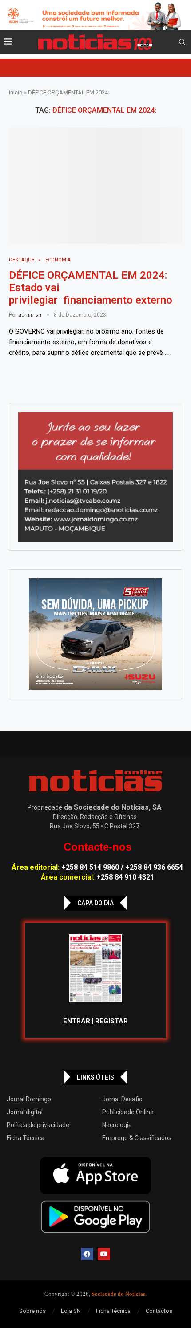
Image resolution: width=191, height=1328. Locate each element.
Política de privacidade (38, 1125)
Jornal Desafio (122, 1099)
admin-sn (29, 315)
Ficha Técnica (25, 1138)
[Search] (182, 42)
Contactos (159, 1311)
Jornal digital (25, 1112)
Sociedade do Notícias (118, 1294)
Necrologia (117, 1125)
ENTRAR (76, 1021)
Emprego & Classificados (136, 1138)
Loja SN (71, 1311)
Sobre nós (32, 1311)
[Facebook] (87, 1254)
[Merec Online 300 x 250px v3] (95, 634)
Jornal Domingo (29, 1099)
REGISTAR (111, 1021)
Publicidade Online (128, 1112)
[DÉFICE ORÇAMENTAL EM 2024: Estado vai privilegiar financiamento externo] (95, 186)
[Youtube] (104, 1254)
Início (16, 92)
